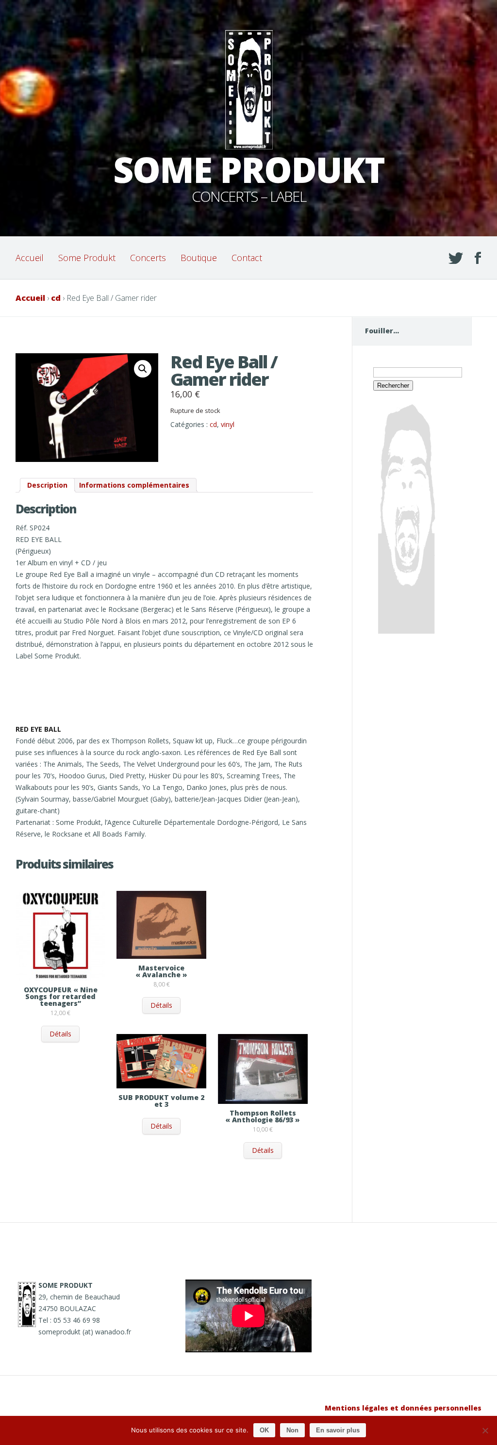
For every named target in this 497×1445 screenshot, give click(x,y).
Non (292, 1430)
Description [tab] (47, 485)
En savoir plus (338, 1430)
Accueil (30, 257)
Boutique (199, 257)
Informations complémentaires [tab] (134, 485)
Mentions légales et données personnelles (403, 1407)
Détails (60, 1033)
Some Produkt (87, 257)
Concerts (148, 257)
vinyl (227, 424)
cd (56, 298)
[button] (142, 369)
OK (264, 1430)
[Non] (485, 1430)
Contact (247, 257)
